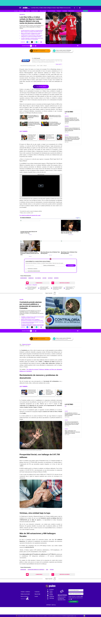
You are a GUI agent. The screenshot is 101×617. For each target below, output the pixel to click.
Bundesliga (31, 274)
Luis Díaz (44, 274)
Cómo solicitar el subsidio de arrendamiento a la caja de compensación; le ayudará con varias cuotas (57, 284)
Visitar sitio (58, 64)
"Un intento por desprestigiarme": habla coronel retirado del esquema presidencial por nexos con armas (72, 419)
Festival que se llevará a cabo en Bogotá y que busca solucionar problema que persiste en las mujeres (32, 137)
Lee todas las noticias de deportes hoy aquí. (30, 215)
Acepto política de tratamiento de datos (34, 267)
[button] (20, 8)
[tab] (38, 279)
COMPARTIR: (23, 323)
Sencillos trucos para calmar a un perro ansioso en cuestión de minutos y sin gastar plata (70, 284)
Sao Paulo (50, 274)
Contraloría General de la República (36, 565)
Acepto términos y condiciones (32, 264)
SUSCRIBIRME (71, 261)
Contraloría (23, 565)
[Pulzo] (26, 8)
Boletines (85, 10)
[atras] (58, 137)
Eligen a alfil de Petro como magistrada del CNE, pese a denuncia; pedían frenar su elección (72, 428)
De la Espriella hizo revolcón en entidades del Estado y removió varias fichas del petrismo (72, 410)
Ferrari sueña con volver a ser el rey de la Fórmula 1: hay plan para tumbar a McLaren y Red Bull (50, 137)
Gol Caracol (38, 274)
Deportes (22, 14)
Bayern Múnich (23, 274)
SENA (47, 565)
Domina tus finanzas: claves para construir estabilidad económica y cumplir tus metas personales (32, 284)
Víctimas (52, 565)
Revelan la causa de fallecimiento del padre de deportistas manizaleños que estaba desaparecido (72, 129)
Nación (21, 295)
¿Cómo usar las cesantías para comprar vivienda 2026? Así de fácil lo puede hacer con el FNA (44, 284)
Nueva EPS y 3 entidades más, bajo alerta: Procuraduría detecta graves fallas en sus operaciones (50, 388)
